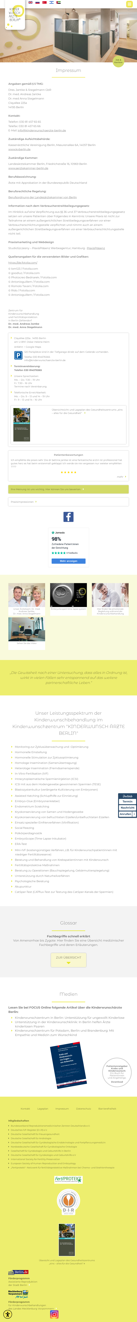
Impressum (62, 1108)
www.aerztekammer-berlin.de (28, 168)
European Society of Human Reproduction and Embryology (43, 1163)
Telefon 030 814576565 (28, 370)
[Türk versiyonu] (44, 2)
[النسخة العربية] (58, 2)
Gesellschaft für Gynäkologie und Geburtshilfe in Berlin (41, 1150)
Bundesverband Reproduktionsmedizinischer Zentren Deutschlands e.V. (50, 1125)
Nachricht (127, 807)
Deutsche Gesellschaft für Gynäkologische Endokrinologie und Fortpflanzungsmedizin (58, 1142)
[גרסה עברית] (51, 2)
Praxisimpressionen (23, 501)
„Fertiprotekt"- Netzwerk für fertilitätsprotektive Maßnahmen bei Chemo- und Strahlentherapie (62, 1167)
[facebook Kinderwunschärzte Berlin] (68, 517)
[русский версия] (37, 2)
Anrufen (125, 814)
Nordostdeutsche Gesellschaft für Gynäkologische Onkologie (44, 1146)
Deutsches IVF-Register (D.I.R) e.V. (29, 1130)
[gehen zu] (129, 4)
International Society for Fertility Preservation (35, 1159)
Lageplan (42, 1108)
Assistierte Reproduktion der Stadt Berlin (22, 1282)
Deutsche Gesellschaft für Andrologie (31, 1138)
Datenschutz (83, 1108)
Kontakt (25, 1108)
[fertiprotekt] (68, 1179)
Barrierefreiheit (107, 1108)
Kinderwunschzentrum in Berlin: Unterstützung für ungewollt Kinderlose (69, 1018)
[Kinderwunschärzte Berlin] (15, 4)
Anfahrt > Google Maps (27, 346)
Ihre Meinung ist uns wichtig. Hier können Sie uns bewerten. (47, 489)
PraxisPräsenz (96, 248)
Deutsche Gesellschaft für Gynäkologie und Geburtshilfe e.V (43, 1155)
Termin (127, 801)
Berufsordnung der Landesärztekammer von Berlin (42, 197)
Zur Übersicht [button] (68, 957)
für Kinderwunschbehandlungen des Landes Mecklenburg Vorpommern (32, 1305)
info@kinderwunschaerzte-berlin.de (42, 130)
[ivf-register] (68, 1203)
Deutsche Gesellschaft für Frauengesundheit (35, 1134)
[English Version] (30, 2)
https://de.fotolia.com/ (22, 262)
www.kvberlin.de (19, 149)
